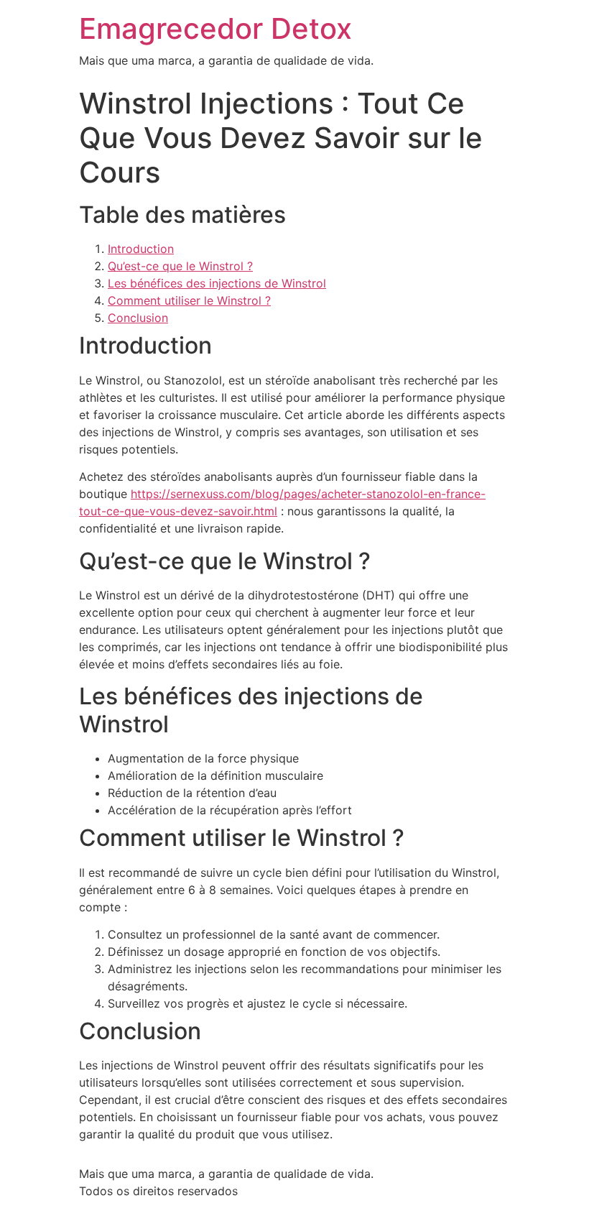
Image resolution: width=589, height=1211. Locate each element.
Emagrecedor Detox (215, 28)
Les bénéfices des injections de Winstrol (217, 283)
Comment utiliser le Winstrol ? (189, 300)
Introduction (141, 248)
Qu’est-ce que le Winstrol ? (180, 266)
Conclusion (138, 317)
